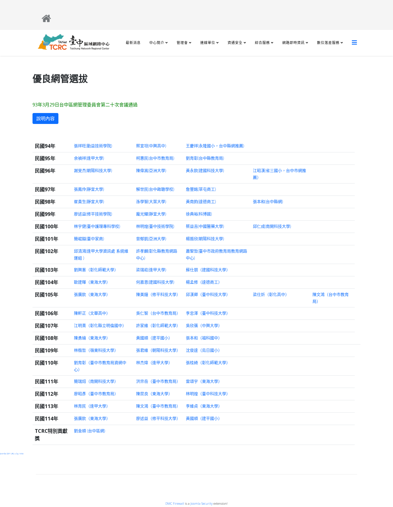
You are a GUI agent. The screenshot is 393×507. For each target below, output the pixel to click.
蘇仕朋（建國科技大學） (208, 269)
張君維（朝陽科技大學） (158, 350)
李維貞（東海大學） (204, 406)
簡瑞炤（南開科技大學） (96, 381)
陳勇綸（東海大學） (92, 337)
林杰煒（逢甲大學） (154, 362)
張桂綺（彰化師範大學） (208, 362)
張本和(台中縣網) (268, 201)
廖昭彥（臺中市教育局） (96, 393)
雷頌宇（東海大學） (204, 381)
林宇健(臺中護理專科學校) (97, 226)
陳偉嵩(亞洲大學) (151, 170)
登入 (198, 468)
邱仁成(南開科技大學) (272, 226)
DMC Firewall (174, 503)
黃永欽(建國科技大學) (205, 170)
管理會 (182, 42)
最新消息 (133, 42)
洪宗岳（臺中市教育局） (158, 381)
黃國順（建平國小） (154, 337)
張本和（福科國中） (204, 337)
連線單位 (207, 42)
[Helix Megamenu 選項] (354, 42)
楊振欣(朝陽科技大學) (205, 238)
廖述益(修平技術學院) (93, 214)
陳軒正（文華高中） (92, 313)
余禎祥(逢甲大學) (89, 158)
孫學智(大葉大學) (151, 201)
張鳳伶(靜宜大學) (89, 189)
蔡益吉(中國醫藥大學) (205, 226)
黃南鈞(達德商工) (201, 201)
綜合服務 (262, 42)
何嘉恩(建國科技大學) (155, 282)
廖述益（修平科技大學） (158, 418)
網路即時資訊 (293, 42)
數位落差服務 (328, 42)
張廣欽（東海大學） (92, 294)
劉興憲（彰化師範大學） (96, 269)
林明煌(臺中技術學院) (155, 226)
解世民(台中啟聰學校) (155, 189)
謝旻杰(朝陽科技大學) (93, 170)
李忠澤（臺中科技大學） (208, 313)
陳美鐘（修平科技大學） (158, 294)
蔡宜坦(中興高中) (151, 145)
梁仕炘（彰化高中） (271, 294)
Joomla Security (201, 503)
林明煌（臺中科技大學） (208, 393)
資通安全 (235, 42)
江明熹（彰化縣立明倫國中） (100, 325)
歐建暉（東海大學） (92, 282)
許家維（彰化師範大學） (158, 325)
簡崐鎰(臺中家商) (89, 238)
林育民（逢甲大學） (92, 406)
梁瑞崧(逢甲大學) (151, 269)
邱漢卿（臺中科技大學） (208, 294)
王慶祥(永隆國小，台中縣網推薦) (215, 145)
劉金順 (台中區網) (89, 430)
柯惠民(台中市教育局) (155, 158)
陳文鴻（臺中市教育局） (158, 406)
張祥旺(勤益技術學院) (93, 145)
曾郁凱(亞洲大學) (151, 238)
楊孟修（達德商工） (204, 282)
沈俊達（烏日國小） (204, 350)
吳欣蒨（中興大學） (204, 325)
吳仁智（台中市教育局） (158, 313)
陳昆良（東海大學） (154, 393)
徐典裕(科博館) (199, 214)
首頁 (198, 480)
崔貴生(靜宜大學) (89, 201)
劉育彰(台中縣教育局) (205, 158)
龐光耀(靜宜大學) (151, 214)
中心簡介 (156, 42)
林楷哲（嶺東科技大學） (96, 350)
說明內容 (45, 118)
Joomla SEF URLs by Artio (12, 453)
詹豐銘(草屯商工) (201, 189)
